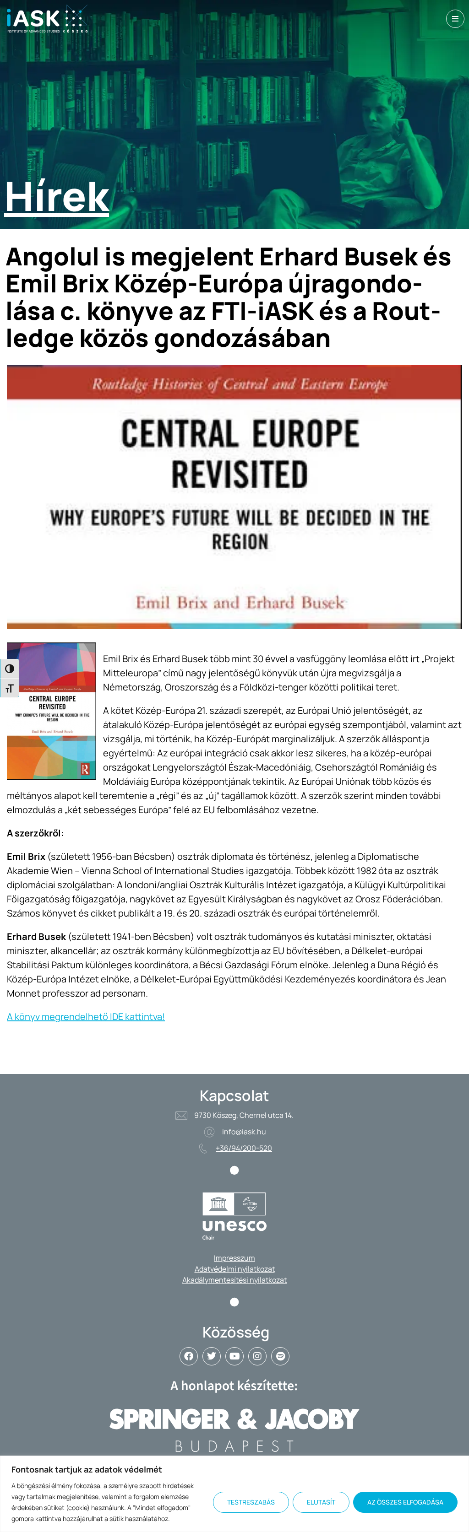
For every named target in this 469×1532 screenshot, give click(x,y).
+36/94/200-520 (244, 1148)
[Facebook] (189, 1356)
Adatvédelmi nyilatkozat (235, 1269)
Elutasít (321, 1502)
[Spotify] (280, 1356)
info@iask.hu (244, 1132)
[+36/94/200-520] (203, 1148)
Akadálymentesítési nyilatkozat (234, 1280)
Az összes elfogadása (405, 1502)
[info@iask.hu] (209, 1132)
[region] (234, 1494)
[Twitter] (211, 1356)
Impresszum (234, 1258)
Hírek (56, 195)
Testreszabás (251, 1502)
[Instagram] (257, 1356)
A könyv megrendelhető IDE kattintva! (86, 1016)
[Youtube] (234, 1356)
